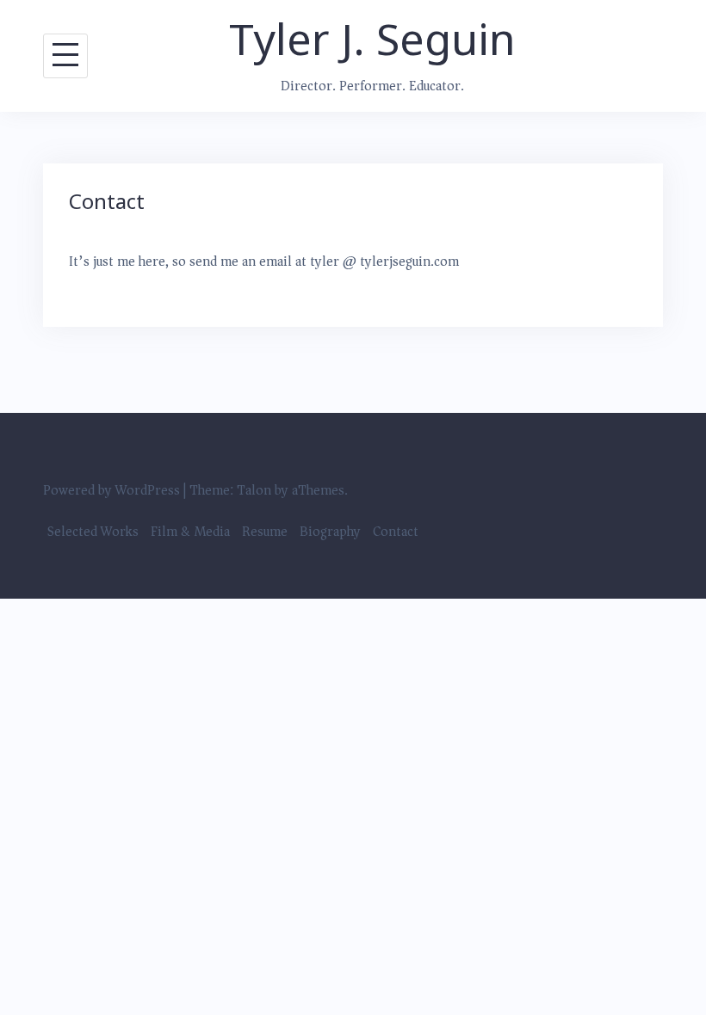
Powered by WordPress (111, 490)
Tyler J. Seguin (372, 38)
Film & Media (190, 532)
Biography (330, 532)
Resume (265, 532)
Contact (395, 532)
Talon (254, 490)
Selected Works (93, 532)
